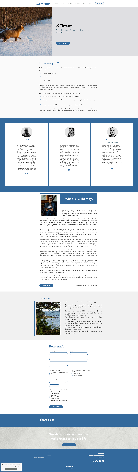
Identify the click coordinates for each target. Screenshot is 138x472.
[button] (56, 4)
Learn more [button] (17, 466)
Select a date (53, 379)
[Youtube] (96, 461)
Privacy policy (101, 453)
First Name (52, 351)
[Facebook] (100, 461)
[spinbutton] (54, 386)
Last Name (72, 351)
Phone (51, 364)
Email (50, 358)
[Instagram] (103, 461)
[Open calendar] (65, 381)
